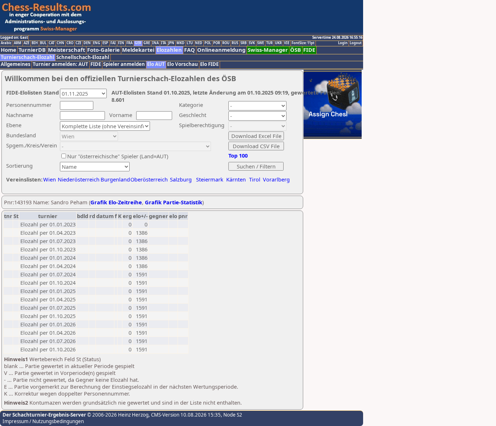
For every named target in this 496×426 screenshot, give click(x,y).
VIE (286, 43)
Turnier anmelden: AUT (60, 64)
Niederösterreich (77, 179)
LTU (190, 43)
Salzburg (181, 179)
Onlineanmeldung (221, 49)
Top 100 (238, 155)
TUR (269, 43)
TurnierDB (32, 49)
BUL (43, 43)
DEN (87, 43)
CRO (69, 43)
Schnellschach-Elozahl (82, 57)
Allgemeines (16, 64)
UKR (278, 43)
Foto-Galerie (103, 49)
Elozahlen (169, 49)
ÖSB (295, 49)
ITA (163, 43)
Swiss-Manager (268, 49)
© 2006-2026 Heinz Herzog (117, 415)
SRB (243, 43)
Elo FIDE (209, 64)
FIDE (309, 49)
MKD (180, 43)
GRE (146, 43)
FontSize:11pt (303, 43)
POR (216, 43)
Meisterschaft (66, 49)
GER (138, 43)
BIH (35, 43)
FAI (113, 43)
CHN (60, 43)
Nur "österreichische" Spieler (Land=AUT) (117, 156)
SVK (252, 43)
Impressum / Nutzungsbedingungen (43, 421)
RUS (235, 43)
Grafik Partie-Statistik (173, 202)
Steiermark (209, 179)
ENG (96, 43)
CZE (78, 43)
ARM (17, 43)
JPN (171, 43)
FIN (121, 43)
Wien (49, 179)
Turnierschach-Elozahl (27, 57)
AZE (26, 43)
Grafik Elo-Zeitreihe (116, 202)
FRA (129, 43)
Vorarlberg (276, 179)
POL (207, 43)
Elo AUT (156, 64)
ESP (105, 43)
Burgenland (115, 179)
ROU (225, 43)
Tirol (254, 179)
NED (198, 43)
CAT (51, 43)
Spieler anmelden (124, 64)
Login (342, 43)
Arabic (6, 43)
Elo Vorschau (182, 64)
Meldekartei (138, 49)
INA (155, 43)
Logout (356, 43)
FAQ (189, 49)
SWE (260, 43)
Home (8, 49)
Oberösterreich (149, 179)
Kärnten (236, 179)
